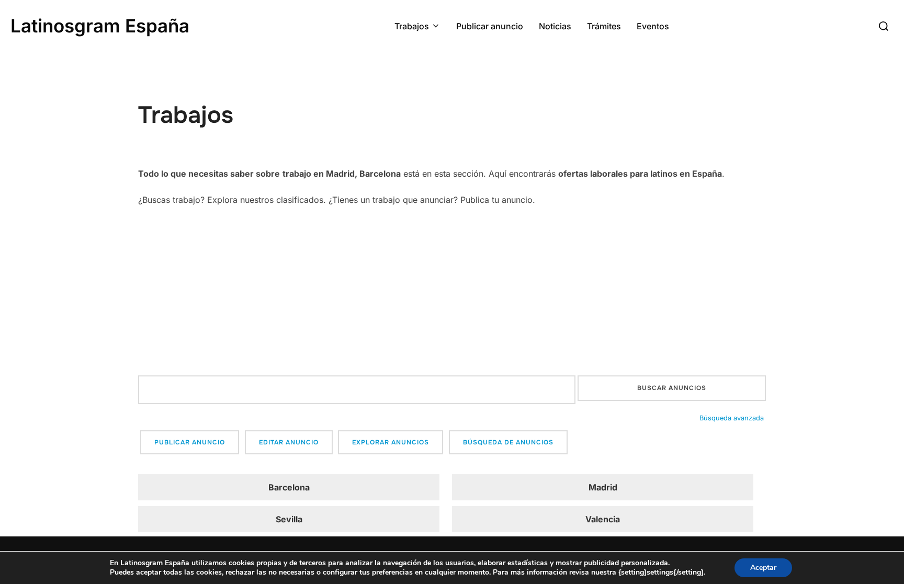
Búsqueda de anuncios (508, 442)
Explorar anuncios (390, 442)
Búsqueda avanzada (731, 418)
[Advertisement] (452, 292)
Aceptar (763, 567)
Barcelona (289, 487)
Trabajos (411, 26)
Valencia (602, 519)
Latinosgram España (99, 26)
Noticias (555, 26)
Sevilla (289, 519)
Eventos (653, 26)
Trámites (604, 26)
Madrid (603, 487)
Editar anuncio (289, 442)
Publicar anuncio (489, 26)
